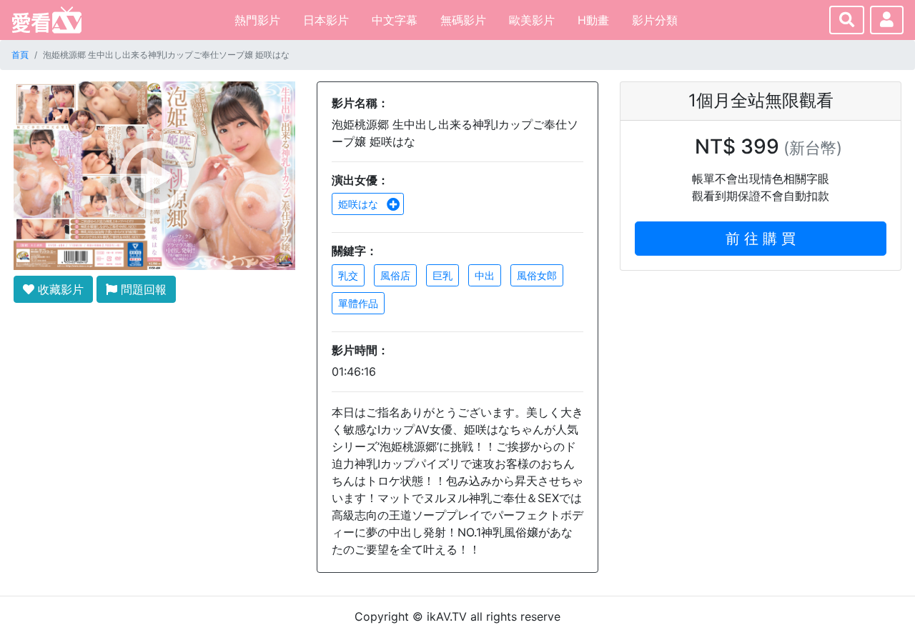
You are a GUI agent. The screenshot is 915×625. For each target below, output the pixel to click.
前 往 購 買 (761, 238)
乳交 (348, 275)
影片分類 (655, 20)
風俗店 (395, 275)
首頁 (20, 54)
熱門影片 (257, 20)
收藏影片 (59, 289)
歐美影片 (532, 20)
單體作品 (358, 303)
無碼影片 (463, 20)
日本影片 (326, 20)
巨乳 (442, 275)
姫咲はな (359, 204)
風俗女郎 (537, 275)
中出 (485, 275)
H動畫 (593, 20)
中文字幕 (394, 20)
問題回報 (142, 289)
